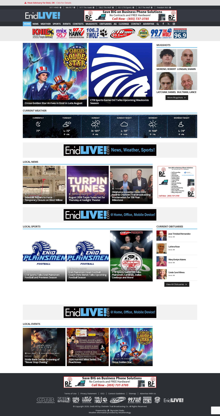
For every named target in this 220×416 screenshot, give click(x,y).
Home (27, 23)
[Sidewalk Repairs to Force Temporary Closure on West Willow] (44, 185)
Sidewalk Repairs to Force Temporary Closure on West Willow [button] (44, 198)
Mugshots (91, 23)
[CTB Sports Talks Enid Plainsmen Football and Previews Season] (44, 255)
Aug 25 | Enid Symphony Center (84, 356)
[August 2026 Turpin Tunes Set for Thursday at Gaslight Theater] (88, 185)
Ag (115, 23)
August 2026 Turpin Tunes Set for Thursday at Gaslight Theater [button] (87, 198)
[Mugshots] (166, 58)
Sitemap (132, 393)
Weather (46, 23)
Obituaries (105, 23)
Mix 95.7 (69, 7)
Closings (124, 23)
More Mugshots (175, 97)
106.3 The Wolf (105, 7)
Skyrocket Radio (117, 410)
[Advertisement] (130, 16)
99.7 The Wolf (144, 7)
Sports (57, 23)
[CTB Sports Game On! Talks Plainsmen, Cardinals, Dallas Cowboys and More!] (131, 255)
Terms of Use (70, 393)
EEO (102, 393)
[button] (157, 23)
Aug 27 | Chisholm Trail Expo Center (128, 359)
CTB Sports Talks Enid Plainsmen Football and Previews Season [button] (42, 276)
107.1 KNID (54, 7)
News (35, 23)
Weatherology (124, 412)
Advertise (148, 23)
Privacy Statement (88, 393)
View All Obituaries (175, 284)
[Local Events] (44, 347)
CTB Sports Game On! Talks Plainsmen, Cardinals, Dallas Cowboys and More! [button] (126, 275)
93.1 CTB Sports (125, 7)
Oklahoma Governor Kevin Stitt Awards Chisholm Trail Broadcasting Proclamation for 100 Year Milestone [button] (131, 196)
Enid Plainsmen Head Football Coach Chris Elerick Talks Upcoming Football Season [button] (87, 275)
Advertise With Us (148, 393)
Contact (136, 23)
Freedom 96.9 (163, 7)
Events (67, 23)
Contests (78, 23)
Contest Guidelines (116, 393)
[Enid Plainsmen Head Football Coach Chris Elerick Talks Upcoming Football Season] (88, 255)
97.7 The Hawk (86, 7)
